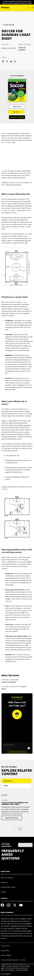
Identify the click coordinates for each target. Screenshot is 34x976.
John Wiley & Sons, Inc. (24, 964)
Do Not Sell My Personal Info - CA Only (13, 960)
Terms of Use (5, 946)
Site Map (3, 892)
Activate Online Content (8, 887)
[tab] (16, 781)
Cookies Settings (6, 955)
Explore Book (17, 106)
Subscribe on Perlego (17, 117)
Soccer (4, 689)
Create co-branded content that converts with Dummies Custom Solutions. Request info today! (17, 2)
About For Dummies (7, 878)
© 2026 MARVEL (6, 974)
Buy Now (16, 112)
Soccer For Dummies (22, 48)
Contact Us (4, 882)
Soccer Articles (9, 25)
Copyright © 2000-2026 (8, 964)
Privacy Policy (5, 950)
